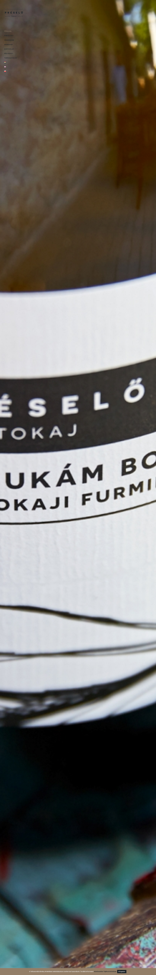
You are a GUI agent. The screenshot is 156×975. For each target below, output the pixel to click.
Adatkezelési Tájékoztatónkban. (105, 971)
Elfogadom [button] (121, 971)
